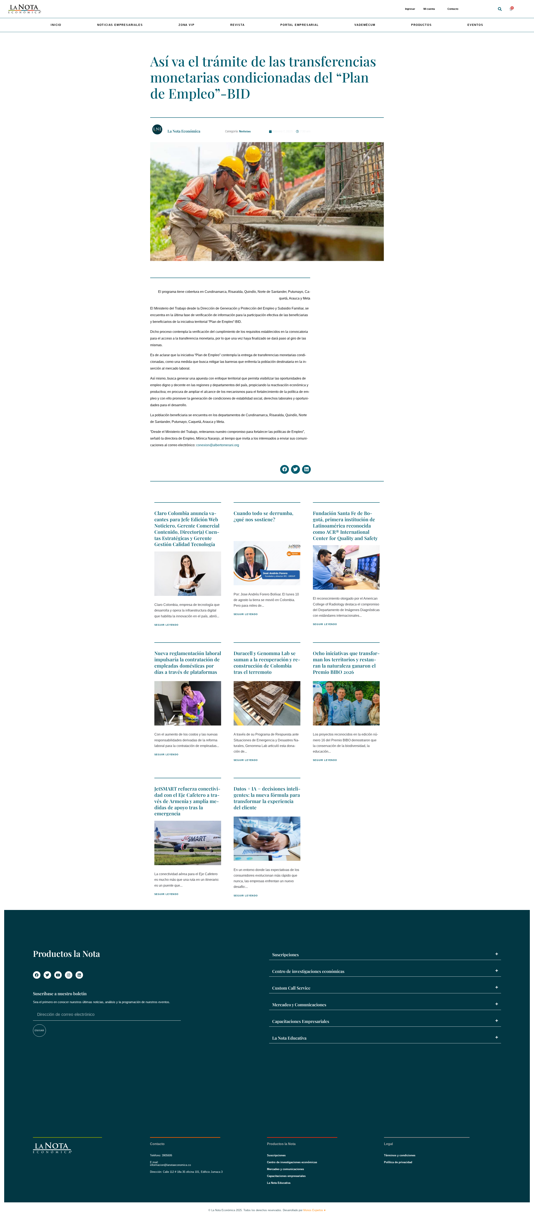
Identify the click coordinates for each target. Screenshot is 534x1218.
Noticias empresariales (120, 24)
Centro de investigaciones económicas (308, 971)
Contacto (452, 9)
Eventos (475, 24)
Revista (237, 24)
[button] (499, 9)
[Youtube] (58, 975)
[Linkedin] (79, 975)
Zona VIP (186, 24)
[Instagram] (68, 975)
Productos (421, 24)
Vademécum (364, 24)
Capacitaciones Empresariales (300, 1021)
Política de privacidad (398, 1162)
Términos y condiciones (399, 1155)
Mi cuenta (429, 9)
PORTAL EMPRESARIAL (299, 24)
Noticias (245, 131)
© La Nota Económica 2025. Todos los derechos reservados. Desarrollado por (267, 1210)
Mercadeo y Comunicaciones (299, 1004)
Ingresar (410, 9)
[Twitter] (47, 975)
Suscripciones (285, 954)
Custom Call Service (291, 988)
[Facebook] (36, 975)
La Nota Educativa (289, 1038)
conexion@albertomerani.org (217, 445)
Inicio (56, 24)
